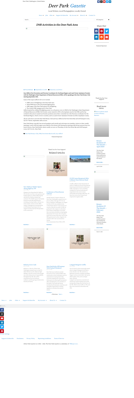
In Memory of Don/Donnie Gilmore (55, 193)
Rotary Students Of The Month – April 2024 (102, 144)
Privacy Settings (4, 334)
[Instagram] (101, 1)
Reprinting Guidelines (44, 338)
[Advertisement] (52, 142)
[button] (41, 15)
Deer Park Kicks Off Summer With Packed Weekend (56, 267)
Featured (52, 89)
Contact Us (63, 300)
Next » (60, 294)
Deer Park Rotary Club (31, 133)
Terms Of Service (59, 338)
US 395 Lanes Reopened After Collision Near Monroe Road (79, 179)
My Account (41, 300)
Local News (59, 89)
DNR (40, 133)
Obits (16, 300)
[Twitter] (107, 1)
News (3, 300)
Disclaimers (20, 338)
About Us (52, 300)
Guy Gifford (59, 133)
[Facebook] (98, 1)
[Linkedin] (110, 1)
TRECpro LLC (74, 344)
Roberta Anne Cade (30, 265)
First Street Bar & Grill (48, 133)
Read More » (26, 224)
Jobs (10, 300)
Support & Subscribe (29, 300)
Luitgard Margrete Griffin (78, 265)
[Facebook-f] (2, 310)
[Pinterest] (2, 331)
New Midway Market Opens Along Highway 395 (33, 187)
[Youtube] (104, 1)
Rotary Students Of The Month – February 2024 (102, 208)
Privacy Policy (31, 338)
